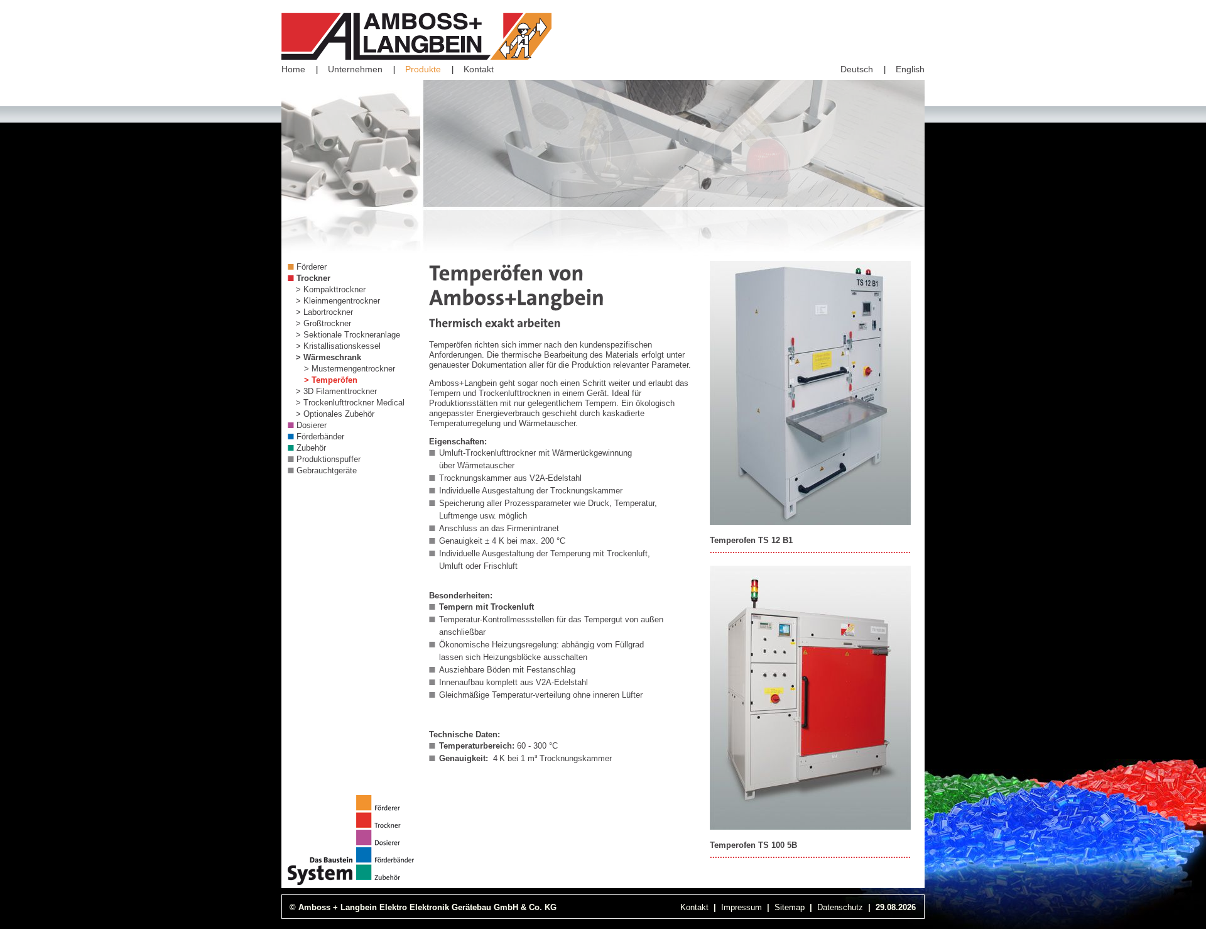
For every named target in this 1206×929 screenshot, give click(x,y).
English (910, 69)
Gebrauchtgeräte (326, 470)
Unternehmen (355, 69)
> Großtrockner (323, 323)
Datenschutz (840, 907)
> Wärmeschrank (328, 357)
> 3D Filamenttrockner (336, 391)
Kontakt (479, 69)
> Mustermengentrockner (349, 368)
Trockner (313, 278)
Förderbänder (320, 436)
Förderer (311, 267)
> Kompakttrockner (331, 289)
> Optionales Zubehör (335, 414)
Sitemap (789, 907)
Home (293, 69)
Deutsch (856, 69)
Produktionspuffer (328, 459)
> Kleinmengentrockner (338, 300)
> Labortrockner (324, 312)
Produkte (423, 69)
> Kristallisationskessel (338, 346)
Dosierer (311, 425)
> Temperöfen (330, 380)
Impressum (741, 907)
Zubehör (311, 448)
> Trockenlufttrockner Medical (350, 402)
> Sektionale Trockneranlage (348, 334)
